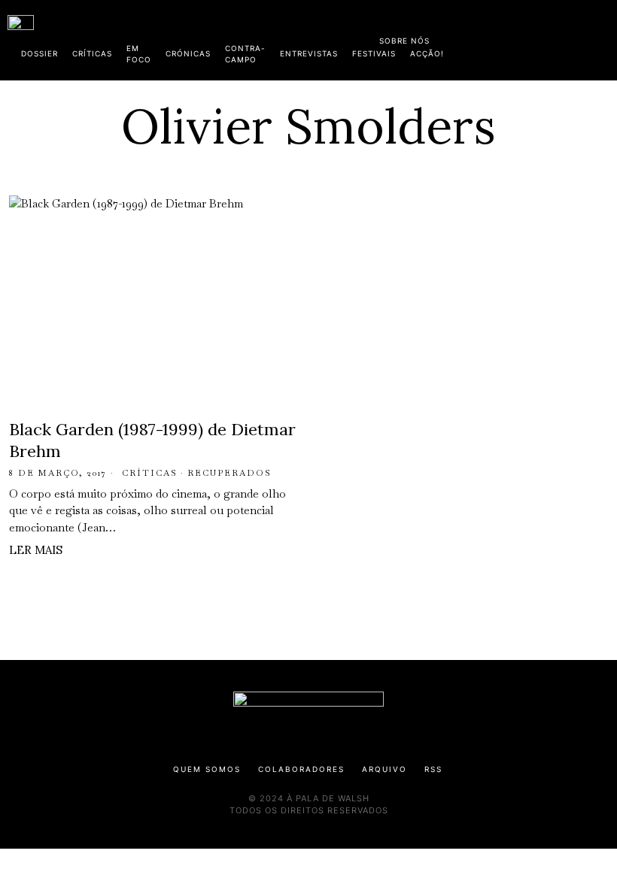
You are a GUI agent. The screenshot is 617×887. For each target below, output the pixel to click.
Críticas (150, 473)
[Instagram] (512, 37)
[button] (601, 39)
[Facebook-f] (464, 37)
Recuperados (229, 473)
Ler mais (35, 550)
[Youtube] (560, 37)
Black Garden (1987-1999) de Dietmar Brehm (152, 440)
